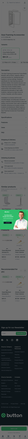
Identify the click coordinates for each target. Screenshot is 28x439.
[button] (8, 223)
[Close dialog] (27, 210)
